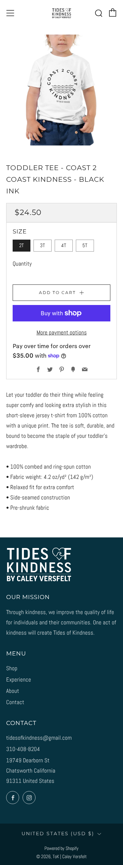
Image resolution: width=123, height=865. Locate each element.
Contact (15, 702)
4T (63, 245)
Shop (11, 668)
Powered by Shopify (61, 848)
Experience (18, 679)
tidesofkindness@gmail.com (39, 737)
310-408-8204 (23, 749)
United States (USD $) (58, 833)
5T (84, 245)
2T (21, 245)
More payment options (62, 332)
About (12, 691)
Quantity (22, 263)
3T (42, 245)
